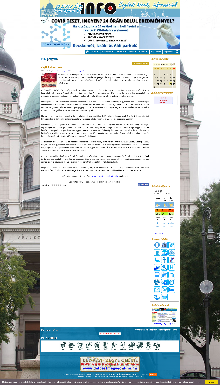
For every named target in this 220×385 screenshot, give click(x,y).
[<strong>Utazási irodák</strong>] (157, 297)
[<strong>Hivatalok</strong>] (157, 267)
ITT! (201, 382)
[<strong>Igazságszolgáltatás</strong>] (164, 267)
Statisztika (139, 376)
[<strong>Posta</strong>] (157, 289)
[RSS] (153, 374)
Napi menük (156, 52)
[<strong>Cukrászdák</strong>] (171, 252)
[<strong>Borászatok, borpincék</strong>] (171, 245)
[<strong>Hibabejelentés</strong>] (171, 260)
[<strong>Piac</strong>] (171, 282)
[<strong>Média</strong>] (157, 282)
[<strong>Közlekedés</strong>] (157, 275)
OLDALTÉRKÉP (134, 374)
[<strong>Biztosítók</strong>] (164, 252)
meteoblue (158, 233)
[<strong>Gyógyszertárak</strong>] (164, 260)
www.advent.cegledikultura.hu (105, 176)
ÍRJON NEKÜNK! (124, 374)
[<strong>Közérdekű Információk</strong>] (157, 245)
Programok (106, 52)
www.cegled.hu (80, 71)
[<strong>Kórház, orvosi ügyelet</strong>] (171, 267)
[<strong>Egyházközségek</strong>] (157, 260)
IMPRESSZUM (144, 374)
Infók (131, 52)
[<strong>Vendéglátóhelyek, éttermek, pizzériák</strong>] (164, 297)
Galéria (142, 52)
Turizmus (120, 52)
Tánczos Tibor (114, 374)
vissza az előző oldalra (140, 63)
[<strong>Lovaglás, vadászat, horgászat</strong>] (164, 275)
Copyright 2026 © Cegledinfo (95, 374)
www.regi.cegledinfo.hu (164, 323)
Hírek (93, 52)
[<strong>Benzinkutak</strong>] (157, 252)
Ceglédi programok (63, 71)
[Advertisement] (164, 145)
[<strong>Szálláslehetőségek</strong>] (171, 289)
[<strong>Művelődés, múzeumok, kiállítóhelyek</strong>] (171, 275)
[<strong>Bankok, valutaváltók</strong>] (164, 245)
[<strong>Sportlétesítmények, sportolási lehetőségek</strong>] (164, 289)
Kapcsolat (168, 52)
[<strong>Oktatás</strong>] (164, 282)
